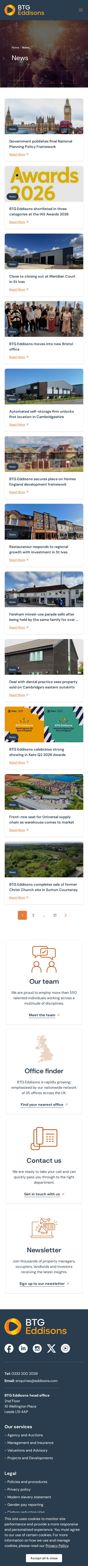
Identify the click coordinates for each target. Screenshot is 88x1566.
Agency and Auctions (24, 1435)
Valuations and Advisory (26, 1450)
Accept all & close (44, 1558)
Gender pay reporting (24, 1504)
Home (15, 47)
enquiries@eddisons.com (37, 1380)
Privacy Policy (57, 1545)
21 (54, 915)
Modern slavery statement (28, 1497)
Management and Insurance (29, 1442)
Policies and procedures (26, 1481)
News (25, 47)
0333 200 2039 (25, 1373)
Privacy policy (18, 1489)
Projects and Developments (29, 1458)
